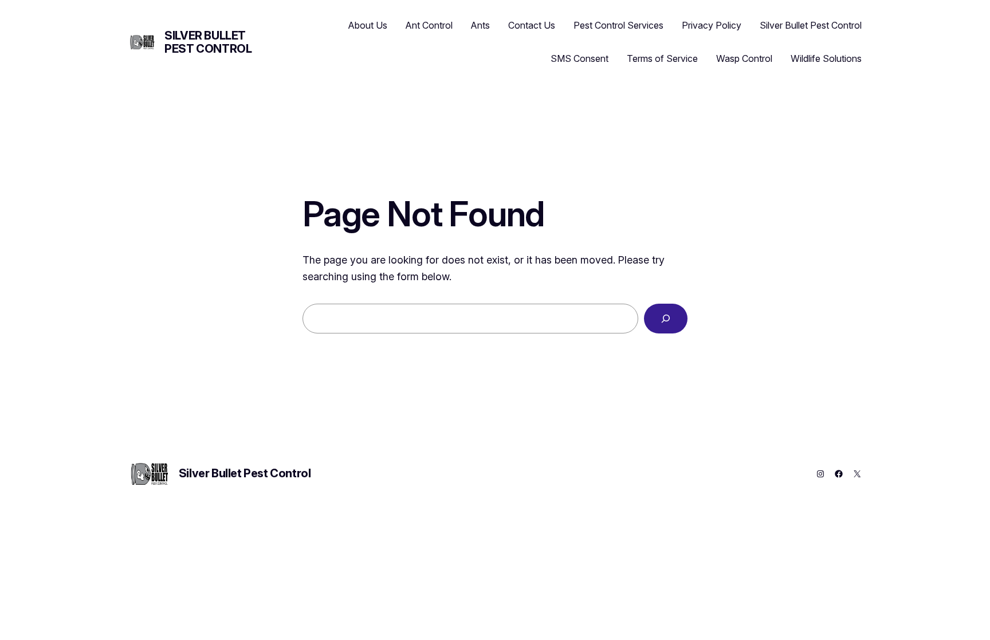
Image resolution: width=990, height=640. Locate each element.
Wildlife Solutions (826, 58)
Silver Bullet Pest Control (208, 42)
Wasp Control (744, 58)
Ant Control (429, 25)
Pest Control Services (618, 25)
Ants (480, 25)
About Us (367, 25)
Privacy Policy (711, 25)
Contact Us (531, 25)
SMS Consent (579, 58)
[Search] (666, 318)
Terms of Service (662, 58)
